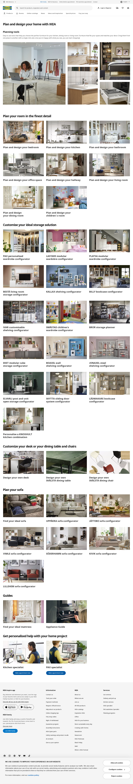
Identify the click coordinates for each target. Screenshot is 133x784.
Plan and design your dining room (13, 214)
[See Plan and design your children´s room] (66, 197)
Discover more (7, 726)
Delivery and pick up (109, 698)
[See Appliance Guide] (66, 611)
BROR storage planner (102, 327)
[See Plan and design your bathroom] (109, 132)
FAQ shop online (51, 717)
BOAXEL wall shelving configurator (59, 364)
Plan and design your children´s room (58, 214)
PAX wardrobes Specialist (111, 709)
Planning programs (109, 713)
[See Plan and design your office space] (23, 164)
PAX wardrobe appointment (84, 2)
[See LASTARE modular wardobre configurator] (66, 240)
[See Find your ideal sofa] (23, 505)
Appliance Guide (55, 626)
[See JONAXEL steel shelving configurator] (109, 347)
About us (77, 695)
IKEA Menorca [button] (10, 2)
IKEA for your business (82, 720)
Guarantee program (52, 724)
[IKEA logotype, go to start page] (7, 8)
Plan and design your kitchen (63, 147)
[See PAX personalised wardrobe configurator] (23, 240)
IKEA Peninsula (79, 739)
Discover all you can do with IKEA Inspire (16, 702)
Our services (107, 695)
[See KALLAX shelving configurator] (66, 276)
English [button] (125, 2)
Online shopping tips (52, 713)
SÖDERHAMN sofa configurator (64, 553)
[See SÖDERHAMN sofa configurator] (66, 538)
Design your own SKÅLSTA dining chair (101, 479)
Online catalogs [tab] (32, 13)
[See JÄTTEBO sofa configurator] (109, 505)
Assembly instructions (53, 728)
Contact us (49, 695)
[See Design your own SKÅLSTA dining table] (66, 462)
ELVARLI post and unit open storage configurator (18, 400)
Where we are (79, 698)
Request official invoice (53, 706)
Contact (95, 2)
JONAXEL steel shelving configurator (102, 364)
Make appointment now (22, 673)
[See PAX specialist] (66, 652)
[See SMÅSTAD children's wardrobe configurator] (66, 312)
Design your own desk (16, 477)
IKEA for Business (53, 2)
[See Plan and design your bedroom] (23, 132)
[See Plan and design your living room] (109, 164)
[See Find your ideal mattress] (23, 611)
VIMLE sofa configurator (17, 553)
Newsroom (78, 735)
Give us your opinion (52, 742)
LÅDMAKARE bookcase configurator (102, 400)
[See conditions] (83, 85)
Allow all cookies (117, 763)
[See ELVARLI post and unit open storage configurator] (23, 383)
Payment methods (52, 702)
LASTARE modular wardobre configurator (59, 257)
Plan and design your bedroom (21, 147)
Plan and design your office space (22, 180)
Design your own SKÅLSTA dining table (58, 479)
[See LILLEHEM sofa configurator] (23, 571)
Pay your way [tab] (83, 13)
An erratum (49, 739)
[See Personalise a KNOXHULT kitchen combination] (23, 419)
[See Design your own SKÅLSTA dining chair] (109, 462)
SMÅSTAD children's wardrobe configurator (59, 329)
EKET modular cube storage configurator (15, 364)
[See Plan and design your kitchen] (66, 132)
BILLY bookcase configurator (105, 291)
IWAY (76, 746)
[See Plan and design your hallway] (66, 164)
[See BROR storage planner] (109, 312)
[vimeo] (19, 755)
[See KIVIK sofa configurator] (109, 538)
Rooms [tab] (21, 13)
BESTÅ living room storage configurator (15, 293)
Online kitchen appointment (67, 2)
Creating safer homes (81, 728)
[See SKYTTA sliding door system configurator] (66, 383)
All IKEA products (80, 706)
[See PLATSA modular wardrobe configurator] (109, 240)
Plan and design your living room (108, 180)
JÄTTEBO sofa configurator (104, 521)
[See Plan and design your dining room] (23, 197)
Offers (77, 717)
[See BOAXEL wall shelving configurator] (66, 347)
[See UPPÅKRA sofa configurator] (66, 505)
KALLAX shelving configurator (63, 291)
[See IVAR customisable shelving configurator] (23, 312)
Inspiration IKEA (80, 713)
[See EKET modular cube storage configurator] (23, 347)
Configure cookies (115, 769)
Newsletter (78, 731)
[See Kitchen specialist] (23, 652)
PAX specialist (54, 667)
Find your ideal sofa (14, 521)
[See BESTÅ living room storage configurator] (23, 276)
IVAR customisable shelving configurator (16, 329)
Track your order (51, 698)
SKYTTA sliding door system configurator (58, 400)
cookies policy (33, 775)
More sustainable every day (83, 724)
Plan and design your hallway (63, 180)
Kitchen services (108, 702)
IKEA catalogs (79, 709)
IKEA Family (43, 2)
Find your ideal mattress (17, 626)
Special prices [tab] (71, 13)
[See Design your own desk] (23, 462)
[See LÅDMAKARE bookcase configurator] (109, 383)
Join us (77, 702)
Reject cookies (116, 776)
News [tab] (43, 13)
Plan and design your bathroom (107, 147)
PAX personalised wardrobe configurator (16, 257)
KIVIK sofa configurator (103, 553)
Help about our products (54, 709)
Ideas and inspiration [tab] (55, 13)
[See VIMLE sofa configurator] (23, 538)
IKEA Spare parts (51, 731)
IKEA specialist (107, 706)
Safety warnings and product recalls (57, 735)
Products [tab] (9, 13)
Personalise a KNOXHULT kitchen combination (17, 436)
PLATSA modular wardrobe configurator (102, 257)
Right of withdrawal (52, 720)
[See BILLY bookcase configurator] (109, 276)
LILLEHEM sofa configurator (19, 586)
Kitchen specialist (13, 667)
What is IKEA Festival (81, 750)
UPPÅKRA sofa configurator (62, 521)
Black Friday (78, 742)
